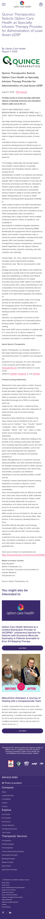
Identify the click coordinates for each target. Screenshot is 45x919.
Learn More (22, 648)
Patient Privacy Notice (8, 892)
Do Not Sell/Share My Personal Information (13, 887)
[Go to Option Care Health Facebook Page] (4, 912)
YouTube (36, 374)
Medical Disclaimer (7, 900)
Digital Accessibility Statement (10, 902)
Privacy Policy (5, 883)
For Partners (6, 822)
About (4, 792)
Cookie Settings (6, 907)
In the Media (6, 799)
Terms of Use (5, 885)
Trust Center (6, 833)
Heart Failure (6, 866)
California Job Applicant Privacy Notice (12, 897)
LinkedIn (13, 374)
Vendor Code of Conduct (9, 890)
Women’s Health (7, 862)
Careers (4, 803)
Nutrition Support (8, 844)
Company (8, 787)
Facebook (22, 374)
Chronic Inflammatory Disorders (13, 852)
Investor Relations (8, 825)
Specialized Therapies (9, 870)
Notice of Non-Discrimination (9, 895)
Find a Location (13, 783)
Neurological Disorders (10, 855)
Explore (6, 810)
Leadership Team (8, 796)
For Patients (6, 814)
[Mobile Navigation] (4, 4)
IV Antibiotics (6, 841)
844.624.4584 (10, 777)
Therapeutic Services (14, 836)
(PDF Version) (21, 92)
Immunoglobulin (7, 848)
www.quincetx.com (9, 368)
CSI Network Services (9, 829)
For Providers (6, 818)
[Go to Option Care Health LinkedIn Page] (9, 912)
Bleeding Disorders (8, 859)
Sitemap (4, 904)
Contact (4, 806)
